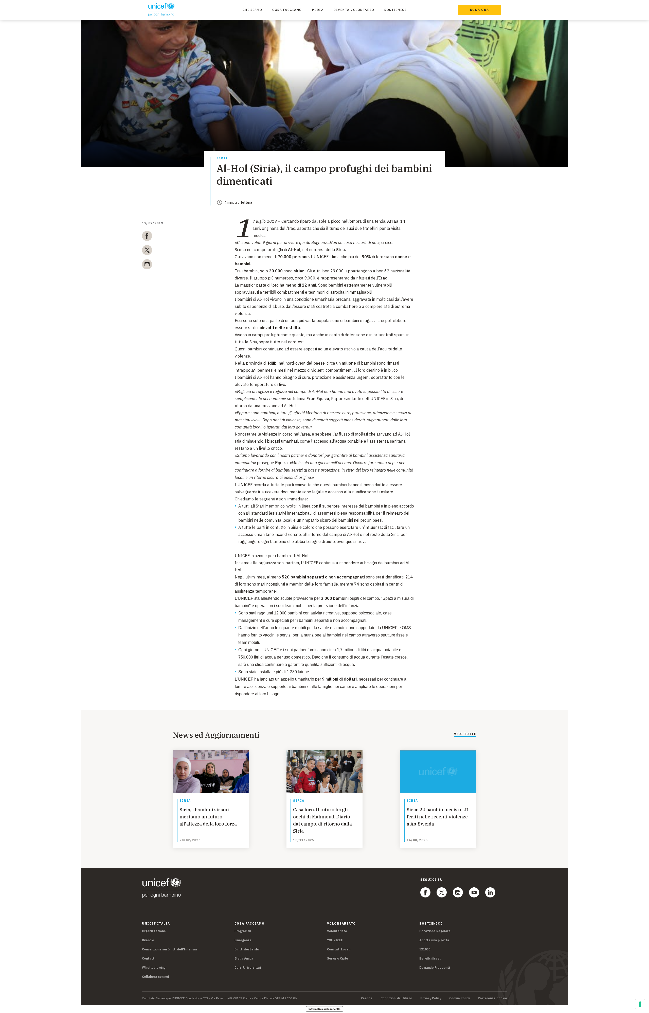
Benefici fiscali (430, 958)
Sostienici (395, 10)
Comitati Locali (338, 949)
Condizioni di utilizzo (396, 998)
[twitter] (147, 251)
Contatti (148, 958)
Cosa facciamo (287, 10)
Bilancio (148, 940)
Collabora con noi (155, 977)
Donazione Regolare (434, 931)
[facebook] (147, 237)
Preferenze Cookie (492, 998)
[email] (147, 265)
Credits (366, 998)
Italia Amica (244, 958)
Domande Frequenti (434, 967)
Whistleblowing (153, 967)
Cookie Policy (459, 998)
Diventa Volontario (354, 10)
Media (318, 10)
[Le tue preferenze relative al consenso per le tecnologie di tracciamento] (640, 1004)
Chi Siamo (252, 10)
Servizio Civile (337, 958)
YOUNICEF (335, 940)
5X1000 (424, 949)
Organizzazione (154, 931)
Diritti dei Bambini (248, 949)
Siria (222, 158)
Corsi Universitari (248, 967)
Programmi (243, 931)
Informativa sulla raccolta (324, 1008)
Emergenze (243, 940)
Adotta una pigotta (434, 940)
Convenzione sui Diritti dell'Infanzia (169, 949)
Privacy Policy (430, 998)
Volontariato (337, 931)
